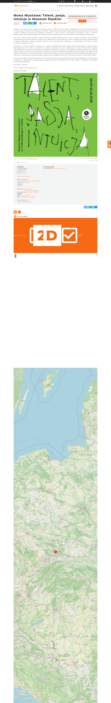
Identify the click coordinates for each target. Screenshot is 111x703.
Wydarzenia (20, 186)
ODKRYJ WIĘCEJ (79, 5)
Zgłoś (95, 158)
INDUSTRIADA (90, 5)
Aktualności (69, 5)
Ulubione (85, 1)
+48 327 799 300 (25, 195)
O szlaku (60, 5)
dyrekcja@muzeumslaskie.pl (27, 197)
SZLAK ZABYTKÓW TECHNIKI (20, 1)
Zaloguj (93, 1)
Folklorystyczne (61, 168)
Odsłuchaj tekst (47, 23)
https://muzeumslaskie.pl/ (24, 201)
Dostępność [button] (68, 1)
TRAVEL (32, 1)
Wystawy (54, 168)
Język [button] (78, 1)
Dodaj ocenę (33, 158)
